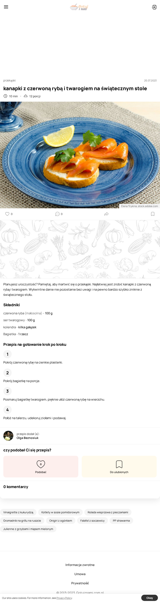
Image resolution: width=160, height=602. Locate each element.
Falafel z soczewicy (92, 520)
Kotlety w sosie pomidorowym (60, 512)
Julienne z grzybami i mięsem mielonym (28, 529)
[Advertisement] (80, 44)
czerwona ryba (14, 313)
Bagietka (9, 334)
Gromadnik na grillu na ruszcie (22, 520)
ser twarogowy (14, 320)
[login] (154, 6)
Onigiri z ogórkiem (60, 520)
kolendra (9, 327)
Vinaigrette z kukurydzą (18, 512)
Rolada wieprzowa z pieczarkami (108, 512)
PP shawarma (121, 520)
